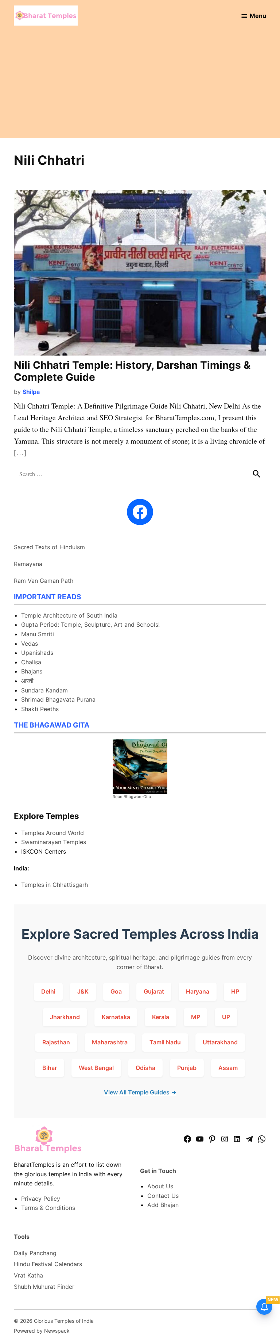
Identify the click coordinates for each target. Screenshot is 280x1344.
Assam (228, 1067)
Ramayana (28, 563)
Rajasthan (56, 1042)
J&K (83, 991)
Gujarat (154, 991)
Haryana (197, 991)
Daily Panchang (35, 1253)
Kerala (160, 1017)
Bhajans (31, 671)
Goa (116, 991)
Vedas (29, 643)
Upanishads (37, 652)
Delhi (48, 991)
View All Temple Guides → (140, 1092)
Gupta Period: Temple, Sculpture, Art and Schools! (90, 624)
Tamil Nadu (165, 1042)
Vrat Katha (28, 1275)
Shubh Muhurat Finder (44, 1286)
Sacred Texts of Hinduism (49, 547)
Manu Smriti (37, 634)
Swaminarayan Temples (53, 842)
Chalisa (31, 662)
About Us (160, 1186)
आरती (27, 680)
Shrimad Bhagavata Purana (58, 699)
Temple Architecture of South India (69, 615)
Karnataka (116, 1017)
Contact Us (163, 1195)
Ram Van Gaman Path (43, 580)
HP (235, 991)
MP (195, 1017)
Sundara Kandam (44, 690)
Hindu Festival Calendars (48, 1264)
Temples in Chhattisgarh (54, 884)
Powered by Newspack (42, 1331)
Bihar (49, 1067)
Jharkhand (65, 1017)
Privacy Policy (40, 1198)
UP (226, 1017)
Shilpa (31, 391)
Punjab (187, 1067)
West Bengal (96, 1067)
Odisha (145, 1067)
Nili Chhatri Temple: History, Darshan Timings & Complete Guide (132, 371)
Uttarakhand (220, 1042)
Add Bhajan (163, 1204)
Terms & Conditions (48, 1207)
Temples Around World (52, 832)
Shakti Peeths (40, 709)
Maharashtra (110, 1042)
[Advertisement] (140, 87)
